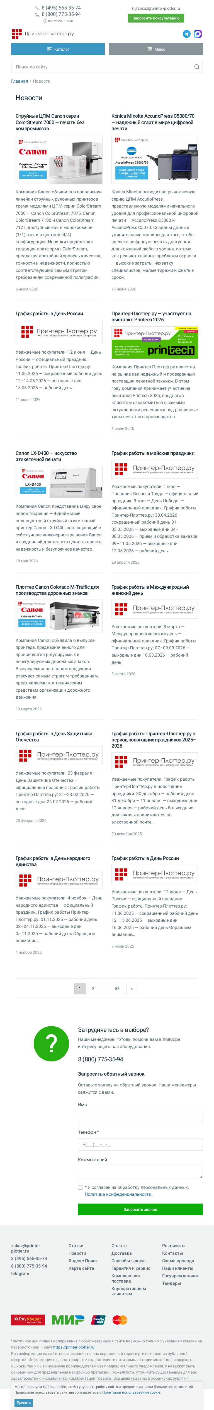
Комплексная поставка (125, 1278)
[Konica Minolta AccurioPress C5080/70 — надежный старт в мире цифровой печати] (154, 159)
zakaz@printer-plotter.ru (159, 8)
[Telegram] (187, 34)
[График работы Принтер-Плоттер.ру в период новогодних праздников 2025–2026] (154, 761)
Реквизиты (174, 1245)
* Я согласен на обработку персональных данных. (137, 1191)
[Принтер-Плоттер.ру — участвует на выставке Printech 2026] (154, 342)
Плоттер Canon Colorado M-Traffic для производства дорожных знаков (57, 590)
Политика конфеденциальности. (118, 1194)
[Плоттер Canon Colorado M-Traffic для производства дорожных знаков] (59, 616)
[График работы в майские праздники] (154, 469)
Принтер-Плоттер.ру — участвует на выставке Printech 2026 (151, 316)
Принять (24, 1403)
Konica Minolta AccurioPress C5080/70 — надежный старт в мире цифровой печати (152, 122)
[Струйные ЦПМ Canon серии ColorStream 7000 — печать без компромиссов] (59, 159)
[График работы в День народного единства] (59, 880)
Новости (77, 1253)
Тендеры (171, 1283)
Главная (19, 81)
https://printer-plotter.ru (73, 1347)
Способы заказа (128, 1260)
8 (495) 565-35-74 (61, 8)
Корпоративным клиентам (128, 1291)
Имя (82, 1104)
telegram (20, 1273)
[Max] (198, 34)
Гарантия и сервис (130, 1268)
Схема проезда (178, 1260)
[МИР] (68, 1319)
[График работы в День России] (59, 332)
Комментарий (92, 1159)
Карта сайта (81, 1268)
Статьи (76, 1245)
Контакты (172, 1253)
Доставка (121, 1253)
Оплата (119, 1245)
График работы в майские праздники (152, 453)
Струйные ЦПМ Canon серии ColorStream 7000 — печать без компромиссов (50, 122)
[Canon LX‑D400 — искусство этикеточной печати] (59, 482)
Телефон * (88, 1132)
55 (117, 988)
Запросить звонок (140, 1209)
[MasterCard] (120, 1319)
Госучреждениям (180, 1275)
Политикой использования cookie (131, 1392)
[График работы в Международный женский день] (154, 609)
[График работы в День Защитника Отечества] (59, 755)
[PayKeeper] (28, 1319)
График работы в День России (49, 313)
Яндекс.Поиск (83, 1260)
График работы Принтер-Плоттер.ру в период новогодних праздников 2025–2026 (153, 740)
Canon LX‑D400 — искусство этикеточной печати (46, 456)
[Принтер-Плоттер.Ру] (43, 34)
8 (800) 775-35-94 (61, 14)
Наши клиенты (177, 1268)
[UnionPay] (98, 1319)
